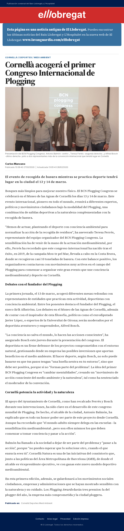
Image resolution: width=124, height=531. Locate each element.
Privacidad (65, 519)
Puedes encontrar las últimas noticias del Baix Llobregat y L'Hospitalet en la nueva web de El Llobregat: (60, 34)
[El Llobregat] (62, 14)
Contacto (40, 519)
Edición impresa (80, 519)
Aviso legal (52, 519)
